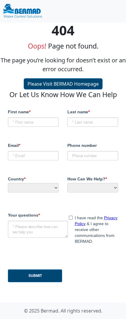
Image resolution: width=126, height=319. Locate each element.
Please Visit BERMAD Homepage (63, 84)
